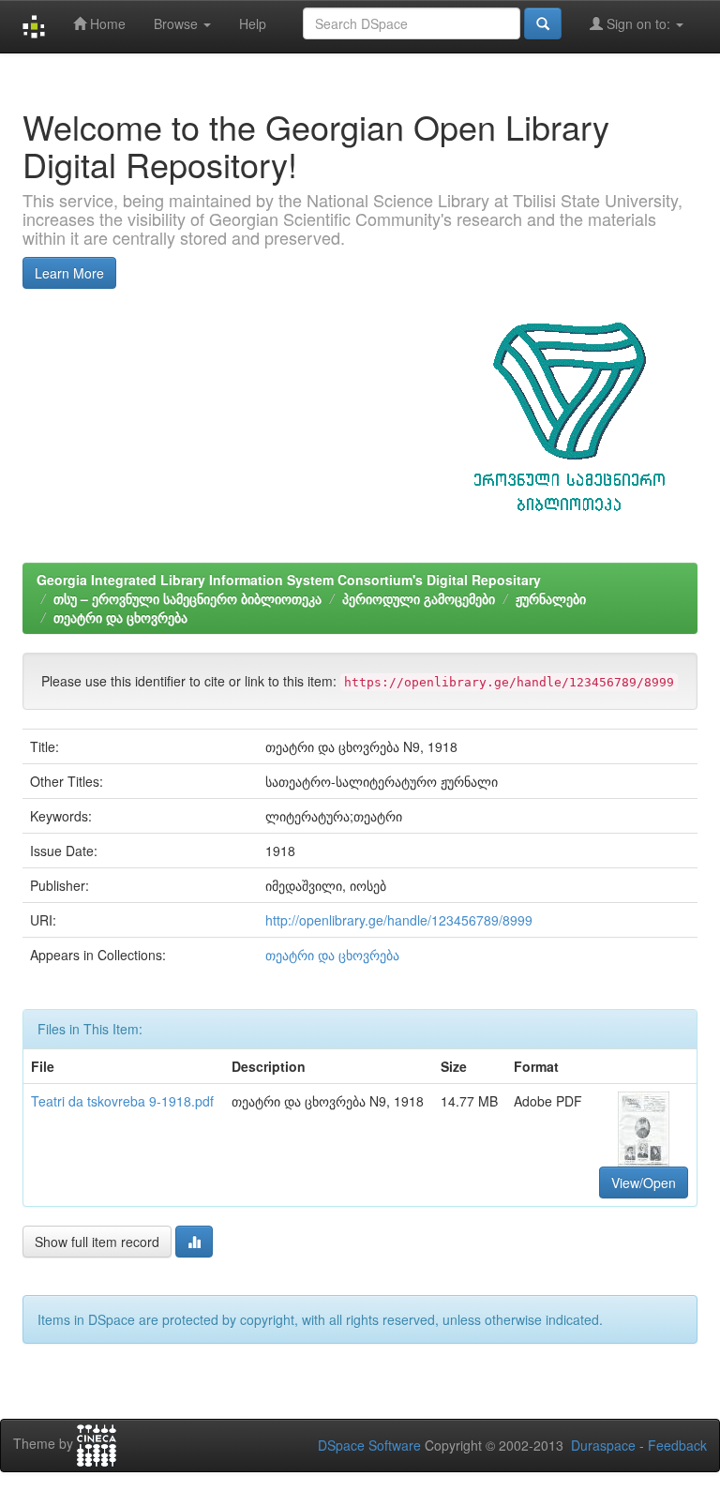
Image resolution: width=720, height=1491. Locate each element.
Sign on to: (638, 23)
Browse (178, 23)
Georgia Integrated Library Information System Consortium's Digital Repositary (289, 579)
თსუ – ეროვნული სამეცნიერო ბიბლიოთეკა (187, 598)
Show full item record (97, 1241)
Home (106, 23)
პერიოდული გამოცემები (418, 598)
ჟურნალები (551, 598)
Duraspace (603, 1445)
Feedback (677, 1445)
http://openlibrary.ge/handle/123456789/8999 (398, 920)
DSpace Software (369, 1445)
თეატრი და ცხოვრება (120, 617)
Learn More (69, 273)
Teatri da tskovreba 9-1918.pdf (122, 1101)
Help (252, 23)
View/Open (643, 1182)
